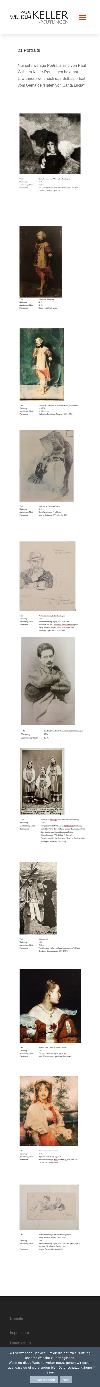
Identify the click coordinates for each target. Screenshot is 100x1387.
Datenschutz (21, 1343)
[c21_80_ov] (50, 1272)
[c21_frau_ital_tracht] (50, 1165)
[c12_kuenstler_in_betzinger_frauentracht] (50, 845)
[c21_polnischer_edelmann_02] (50, 311)
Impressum (19, 1333)
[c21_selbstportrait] (50, 951)
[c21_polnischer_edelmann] (50, 418)
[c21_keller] (50, 631)
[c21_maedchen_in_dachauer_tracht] (50, 525)
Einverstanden (44, 1380)
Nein (66, 1380)
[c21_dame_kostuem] (50, 1058)
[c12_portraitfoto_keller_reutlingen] (50, 738)
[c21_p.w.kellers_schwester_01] (50, 204)
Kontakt (16, 1319)
